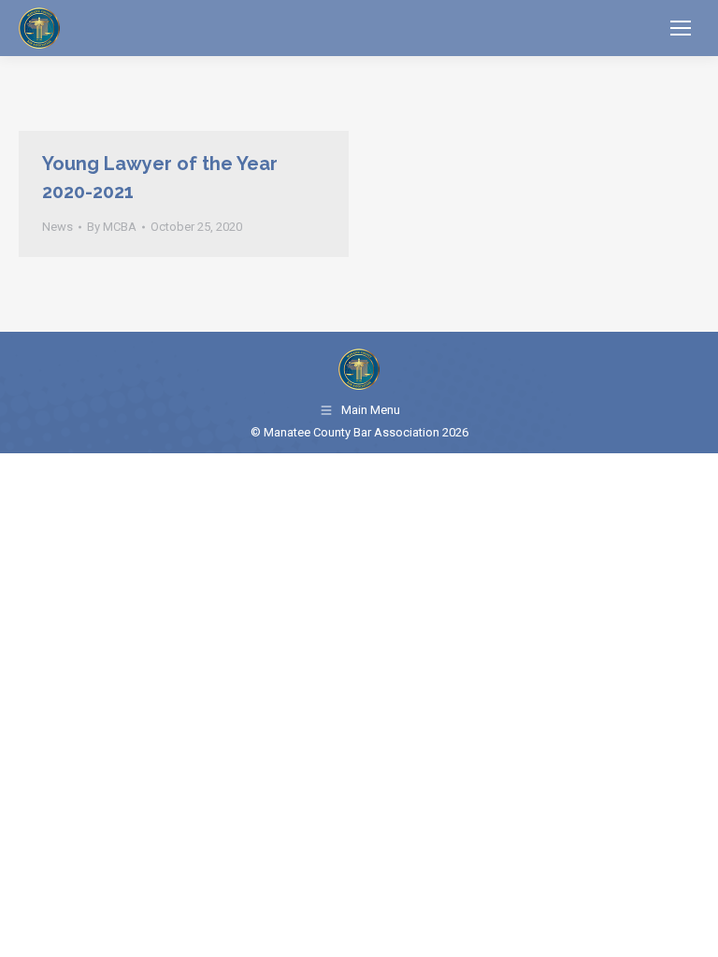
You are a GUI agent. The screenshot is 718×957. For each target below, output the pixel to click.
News (57, 227)
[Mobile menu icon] (680, 28)
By (111, 227)
